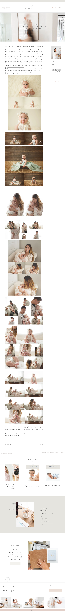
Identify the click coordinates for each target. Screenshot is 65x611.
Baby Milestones (32, 20)
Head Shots (12, 483)
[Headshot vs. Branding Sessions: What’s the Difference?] (12, 472)
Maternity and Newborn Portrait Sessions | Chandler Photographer (51, 452)
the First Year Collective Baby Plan (15, 67)
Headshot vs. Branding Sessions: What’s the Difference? (12, 486)
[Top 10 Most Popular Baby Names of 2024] (53, 472)
